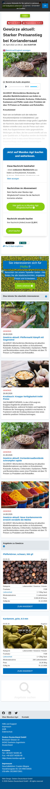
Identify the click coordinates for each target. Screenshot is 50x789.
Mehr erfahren (24, 286)
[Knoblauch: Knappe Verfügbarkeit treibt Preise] (25, 374)
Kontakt (25, 717)
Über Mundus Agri (10, 717)
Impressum (6, 727)
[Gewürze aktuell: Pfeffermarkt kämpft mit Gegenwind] (25, 314)
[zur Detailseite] (25, 572)
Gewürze (25, 16)
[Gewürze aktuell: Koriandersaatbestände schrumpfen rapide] (25, 435)
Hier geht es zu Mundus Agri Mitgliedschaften (25, 206)
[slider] (16, 87)
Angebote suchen (25, 697)
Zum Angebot (25, 606)
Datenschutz (7, 732)
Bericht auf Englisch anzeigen (18, 50)
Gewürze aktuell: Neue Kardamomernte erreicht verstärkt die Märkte (22, 518)
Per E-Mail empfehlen (14, 246)
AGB (4, 729)
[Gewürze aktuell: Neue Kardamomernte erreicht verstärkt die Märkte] (25, 494)
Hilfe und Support (9, 724)
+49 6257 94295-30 (13, 753)
